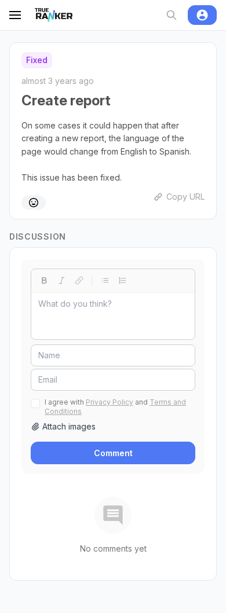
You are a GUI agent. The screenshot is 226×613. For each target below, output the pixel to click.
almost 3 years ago (57, 81)
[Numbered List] (122, 281)
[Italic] (61, 281)
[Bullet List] (105, 281)
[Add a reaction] (33, 203)
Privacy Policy (109, 402)
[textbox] (113, 316)
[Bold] (44, 281)
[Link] (79, 281)
